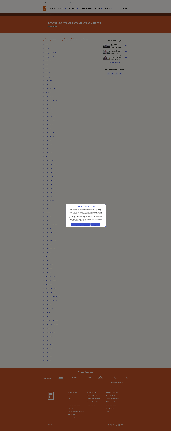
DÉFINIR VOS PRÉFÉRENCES (86, 224)
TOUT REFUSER (76, 224)
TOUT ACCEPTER (96, 224)
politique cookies (82, 220)
